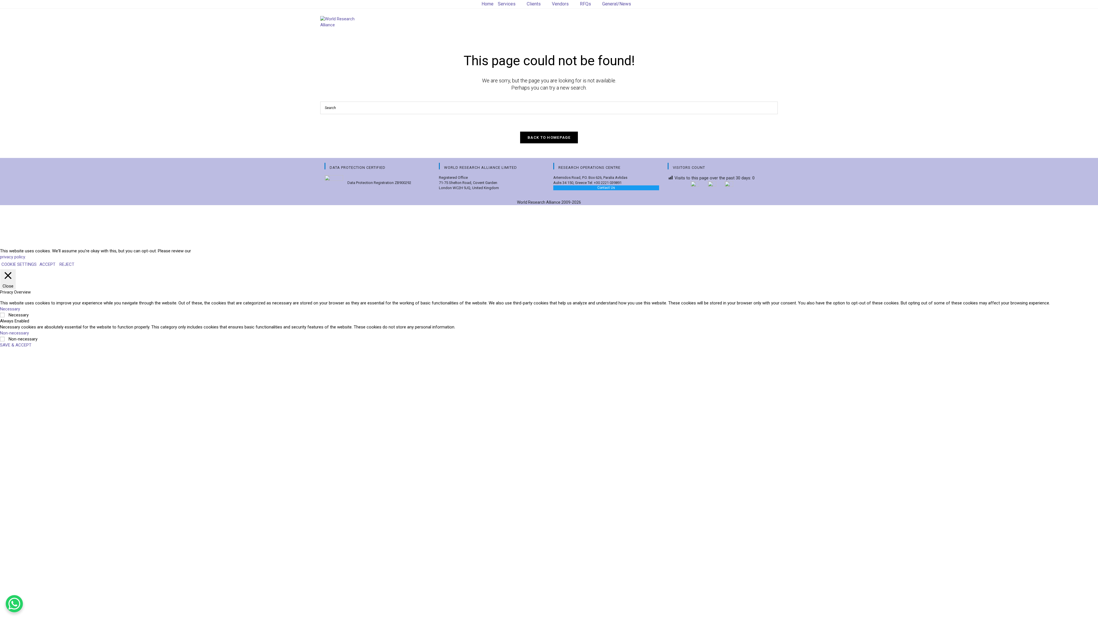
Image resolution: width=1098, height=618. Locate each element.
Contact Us (606, 188)
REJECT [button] (66, 264)
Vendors (560, 4)
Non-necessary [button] (14, 333)
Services (507, 4)
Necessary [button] (10, 309)
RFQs (585, 4)
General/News (616, 4)
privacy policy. (13, 257)
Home (488, 4)
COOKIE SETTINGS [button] (19, 264)
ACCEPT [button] (47, 264)
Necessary (19, 315)
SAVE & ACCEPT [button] (15, 345)
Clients (534, 4)
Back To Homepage (549, 137)
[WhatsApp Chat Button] (14, 603)
